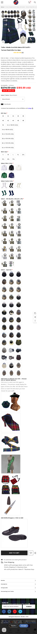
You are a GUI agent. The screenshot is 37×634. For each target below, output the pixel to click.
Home (2, 7)
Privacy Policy (31, 622)
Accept (23, 626)
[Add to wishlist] (30, 553)
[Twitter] (20, 611)
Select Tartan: (9, 95)
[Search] (35, 2)
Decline (13, 626)
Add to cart (14, 553)
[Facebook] (4, 611)
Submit (29, 607)
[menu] (2, 2)
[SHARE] (34, 553)
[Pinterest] (15, 611)
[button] (19, 52)
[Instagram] (9, 611)
